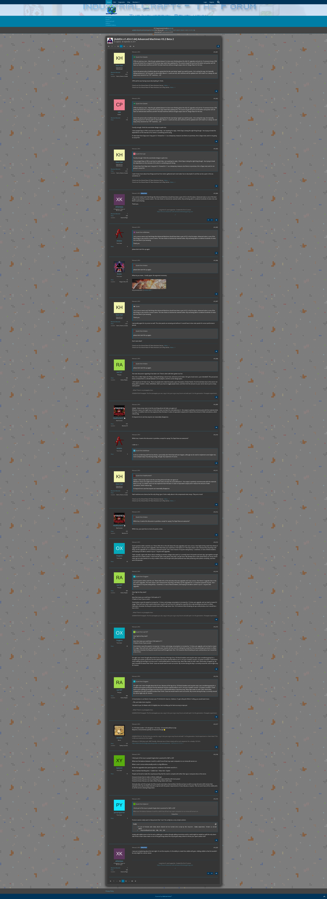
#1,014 (216, 571)
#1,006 (216, 260)
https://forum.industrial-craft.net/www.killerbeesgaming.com (175, 211)
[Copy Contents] (215, 824)
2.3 (142, 30)
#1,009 (216, 404)
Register (211, 2)
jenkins (170, 28)
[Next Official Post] (211, 220)
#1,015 (216, 627)
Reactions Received (115, 72)
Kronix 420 (147, 290)
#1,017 (216, 724)
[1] (136, 827)
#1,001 (216, 52)
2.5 (145, 30)
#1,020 (216, 847)
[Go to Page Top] (324, 896)
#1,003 (216, 149)
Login (205, 2)
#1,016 (216, 676)
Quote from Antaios (141, 265)
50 (118, 46)
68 (130, 46)
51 (121, 46)
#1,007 (216, 301)
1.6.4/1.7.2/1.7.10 (169, 30)
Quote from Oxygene (142, 576)
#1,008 (216, 358)
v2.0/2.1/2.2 (136, 30)
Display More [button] (175, 814)
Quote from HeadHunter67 (144, 475)
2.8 (154, 30)
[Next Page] (133, 46)
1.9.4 (181, 30)
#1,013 (216, 542)
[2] (136, 830)
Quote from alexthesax (142, 450)
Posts (112, 74)
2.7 (151, 30)
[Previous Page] (108, 46)
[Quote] (216, 91)
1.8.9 (177, 30)
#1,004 (216, 193)
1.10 (185, 30)
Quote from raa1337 (142, 632)
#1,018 (216, 754)
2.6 (148, 30)
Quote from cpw (140, 154)
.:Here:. (166, 85)
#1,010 (216, 435)
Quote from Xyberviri (142, 804)
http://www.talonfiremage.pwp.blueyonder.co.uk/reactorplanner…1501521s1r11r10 (157, 743)
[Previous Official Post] (208, 220)
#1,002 (216, 98)
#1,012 (216, 512)
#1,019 (216, 799)
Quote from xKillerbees (142, 232)
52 (124, 46)
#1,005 (216, 227)
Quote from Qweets (141, 57)
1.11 (189, 30)
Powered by (163, 896)
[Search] (218, 2)
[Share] (218, 46)
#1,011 (216, 470)
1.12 (193, 30)
